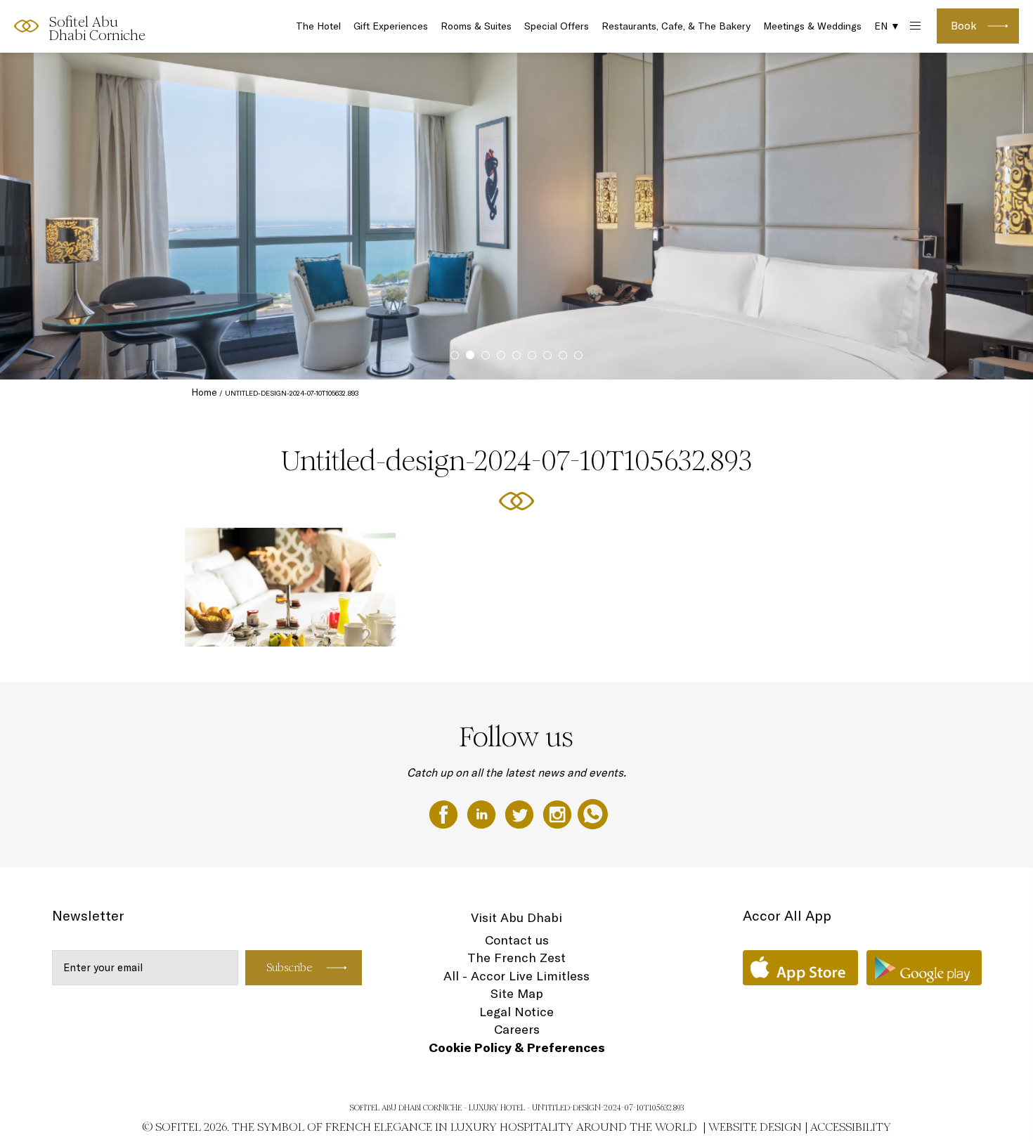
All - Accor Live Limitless (516, 976)
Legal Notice (516, 1012)
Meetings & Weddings (812, 26)
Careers (517, 1029)
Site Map (516, 993)
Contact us (517, 940)
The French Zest (516, 957)
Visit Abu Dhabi (516, 917)
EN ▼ (887, 26)
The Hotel (318, 26)
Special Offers (556, 26)
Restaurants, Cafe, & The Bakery (676, 26)
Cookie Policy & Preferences (517, 1047)
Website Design (755, 1127)
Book (964, 25)
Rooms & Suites (476, 26)
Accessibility (850, 1127)
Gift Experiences (390, 26)
